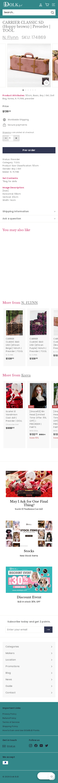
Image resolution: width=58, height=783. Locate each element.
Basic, (36, 95)
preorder (29, 98)
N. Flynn (11, 37)
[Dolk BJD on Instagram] (30, 745)
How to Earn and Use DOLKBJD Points (21, 730)
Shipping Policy (10, 726)
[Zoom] (46, 83)
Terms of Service (11, 722)
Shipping (7, 132)
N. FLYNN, (19, 98)
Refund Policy (9, 718)
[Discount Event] (29, 580)
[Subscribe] (48, 629)
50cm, (29, 95)
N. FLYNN (29, 303)
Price (6, 106)
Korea (26, 375)
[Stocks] (29, 534)
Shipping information (16, 211)
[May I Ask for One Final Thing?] (29, 484)
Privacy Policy (9, 714)
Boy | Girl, (45, 95)
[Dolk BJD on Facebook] (35, 745)
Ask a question (12, 218)
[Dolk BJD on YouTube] (41, 745)
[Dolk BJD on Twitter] (46, 745)
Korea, (11, 98)
